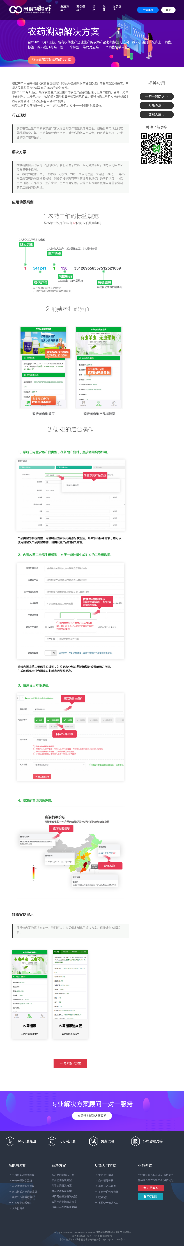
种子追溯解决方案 (62, 1185)
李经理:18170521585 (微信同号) (156, 1174)
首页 (41, 8)
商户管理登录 (105, 1180)
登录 (168, 10)
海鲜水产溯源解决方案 (64, 1201)
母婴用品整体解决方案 (64, 1207)
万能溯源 (155, 105)
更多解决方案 (72, 1063)
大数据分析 (18, 1208)
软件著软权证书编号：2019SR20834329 (92, 1236)
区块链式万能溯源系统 (24, 1191)
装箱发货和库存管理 (23, 1197)
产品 (49, 8)
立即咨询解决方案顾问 (92, 1115)
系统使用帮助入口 (108, 1202)
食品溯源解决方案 (62, 1191)
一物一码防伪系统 (21, 1180)
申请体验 (148, 9)
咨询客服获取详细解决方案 (51, 60)
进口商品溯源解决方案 (64, 1196)
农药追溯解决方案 (62, 1180)
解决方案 (64, 8)
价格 (94, 8)
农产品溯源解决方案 (63, 1174)
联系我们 (103, 1197)
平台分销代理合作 (108, 1191)
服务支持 (117, 8)
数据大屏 (155, 114)
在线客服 (152, 1188)
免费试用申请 (105, 1175)
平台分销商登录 (107, 1186)
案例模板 (80, 8)
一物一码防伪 (155, 96)
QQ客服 (151, 1196)
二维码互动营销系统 (23, 1175)
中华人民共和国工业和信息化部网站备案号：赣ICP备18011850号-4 (92, 1239)
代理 (104, 8)
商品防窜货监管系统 (23, 1186)
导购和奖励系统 (20, 1202)
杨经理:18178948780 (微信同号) (156, 1180)
